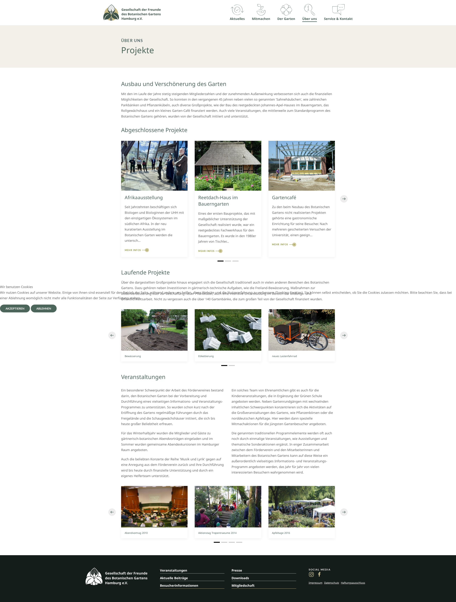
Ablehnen (43, 308)
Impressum (247, 315)
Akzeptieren (15, 308)
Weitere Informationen (217, 315)
